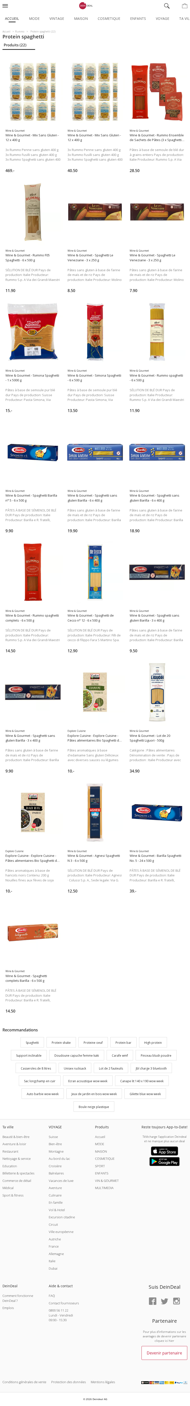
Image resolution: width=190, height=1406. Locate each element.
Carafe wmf (120, 1055)
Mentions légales (103, 1382)
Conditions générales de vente (24, 1382)
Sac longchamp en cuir (39, 1081)
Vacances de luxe (61, 1180)
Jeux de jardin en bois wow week (94, 1094)
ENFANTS (101, 1173)
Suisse (53, 1137)
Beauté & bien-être (15, 1137)
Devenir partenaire (164, 1353)
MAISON (101, 1151)
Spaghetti (32, 1043)
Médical (8, 1188)
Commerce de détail (16, 1180)
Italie (52, 1261)
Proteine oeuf (93, 1043)
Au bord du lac (59, 1158)
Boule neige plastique (94, 1107)
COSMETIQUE (105, 1158)
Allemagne (56, 1254)
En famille (56, 1202)
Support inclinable (29, 1055)
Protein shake (61, 1043)
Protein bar (123, 1043)
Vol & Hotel (57, 1210)
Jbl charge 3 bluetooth (151, 1068)
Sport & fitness (13, 1195)
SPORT (100, 1166)
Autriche (55, 1239)
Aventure (55, 1188)
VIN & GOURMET (107, 1180)
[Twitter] (164, 1301)
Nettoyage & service (16, 1158)
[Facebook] (152, 1301)
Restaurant (10, 1151)
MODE (99, 1144)
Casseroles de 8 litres (36, 1068)
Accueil (12, 18)
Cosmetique (109, 18)
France (54, 1246)
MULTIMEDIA (104, 1188)
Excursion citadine (62, 1217)
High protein (153, 1043)
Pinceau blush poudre (156, 1055)
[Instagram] (176, 1301)
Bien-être (55, 1144)
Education (9, 1166)
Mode (34, 18)
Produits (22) (15, 44)
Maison (81, 18)
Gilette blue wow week (145, 1094)
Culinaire (55, 1195)
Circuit (53, 1224)
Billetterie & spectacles (18, 1173)
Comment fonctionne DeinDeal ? (17, 1298)
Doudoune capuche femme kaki (76, 1055)
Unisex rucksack (75, 1068)
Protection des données (68, 1382)
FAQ (52, 1295)
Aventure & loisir (14, 1144)
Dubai (53, 1268)
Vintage (56, 18)
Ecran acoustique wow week (87, 1081)
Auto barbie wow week (43, 1094)
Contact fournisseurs (64, 1303)
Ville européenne (61, 1231)
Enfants (138, 18)
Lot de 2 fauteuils (111, 1068)
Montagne (56, 1151)
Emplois (8, 1308)
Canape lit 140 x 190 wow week (142, 1081)
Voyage (162, 18)
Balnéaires (56, 1173)
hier (171, 1341)
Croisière (55, 1166)
